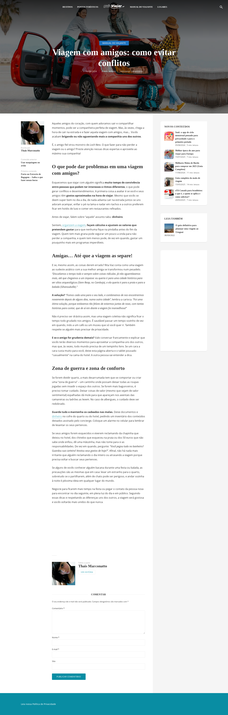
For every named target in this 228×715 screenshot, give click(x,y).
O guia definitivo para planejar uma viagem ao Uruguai (187, 228)
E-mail (55, 649)
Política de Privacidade (44, 704)
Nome (55, 637)
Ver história (87, 572)
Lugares (162, 7)
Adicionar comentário (131, 71)
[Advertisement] (98, 530)
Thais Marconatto (30, 150)
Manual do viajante (141, 7)
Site (53, 661)
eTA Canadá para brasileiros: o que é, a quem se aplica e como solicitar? (189, 193)
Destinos (68, 7)
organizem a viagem (74, 225)
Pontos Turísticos (87, 7)
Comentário (58, 608)
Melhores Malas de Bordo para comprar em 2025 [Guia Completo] (189, 166)
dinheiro (57, 416)
